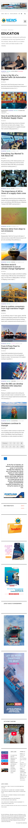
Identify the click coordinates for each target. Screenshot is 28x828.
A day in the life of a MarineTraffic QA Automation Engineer (13, 77)
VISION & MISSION (13, 13)
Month (22, 505)
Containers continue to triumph (11, 424)
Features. (8, 71)
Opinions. (13, 262)
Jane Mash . (13, 381)
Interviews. (20, 71)
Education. (3, 71)
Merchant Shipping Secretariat (13, 767)
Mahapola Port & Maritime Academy (14, 760)
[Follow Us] (21, 14)
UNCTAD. (13, 188)
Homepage (4, 30)
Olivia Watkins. (14, 421)
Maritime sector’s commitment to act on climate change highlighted (12, 266)
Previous (5, 443)
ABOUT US (7, 13)
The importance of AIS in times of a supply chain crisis (13, 192)
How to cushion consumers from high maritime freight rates (12, 308)
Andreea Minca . (4, 110)
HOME (2, 13)
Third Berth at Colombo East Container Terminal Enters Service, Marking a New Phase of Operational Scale (13, 791)
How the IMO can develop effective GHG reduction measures (12, 385)
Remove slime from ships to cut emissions (13, 230)
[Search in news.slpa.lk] (25, 14)
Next (22, 447)
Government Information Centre (13, 771)
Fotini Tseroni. (14, 71)
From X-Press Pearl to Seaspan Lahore (10, 347)
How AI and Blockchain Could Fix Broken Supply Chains (13, 117)
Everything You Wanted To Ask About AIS (12, 154)
